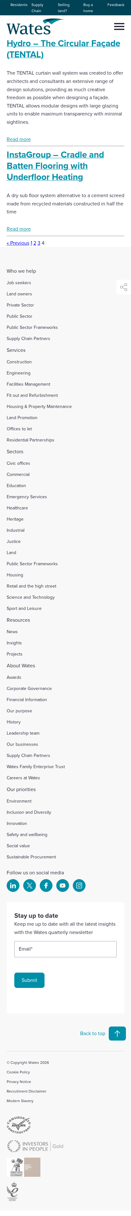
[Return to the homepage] (36, 26)
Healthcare (17, 508)
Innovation (17, 823)
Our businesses (22, 744)
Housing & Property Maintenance (39, 406)
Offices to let (19, 429)
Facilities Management (28, 384)
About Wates (21, 665)
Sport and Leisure (24, 608)
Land (11, 552)
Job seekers (19, 282)
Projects (15, 654)
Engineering (19, 373)
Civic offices (18, 463)
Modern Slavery (20, 1100)
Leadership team (23, 733)
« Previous (18, 242)
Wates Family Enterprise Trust (36, 766)
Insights (14, 643)
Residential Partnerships (30, 440)
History (14, 722)
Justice (14, 541)
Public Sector (19, 316)
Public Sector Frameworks (32, 327)
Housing (15, 575)
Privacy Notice (19, 1081)
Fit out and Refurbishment (32, 395)
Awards (14, 677)
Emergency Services (27, 496)
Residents (19, 4)
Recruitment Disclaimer (26, 1091)
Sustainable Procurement (31, 857)
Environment (19, 801)
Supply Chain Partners (28, 338)
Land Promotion (22, 417)
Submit (29, 979)
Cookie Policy (18, 1072)
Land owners (19, 294)
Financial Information (27, 699)
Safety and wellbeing (27, 834)
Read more (19, 139)
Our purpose (19, 711)
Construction (19, 362)
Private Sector (20, 305)
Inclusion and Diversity (29, 812)
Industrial (15, 530)
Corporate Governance (29, 688)
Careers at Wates (23, 778)
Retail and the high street (31, 586)
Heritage (15, 519)
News (12, 631)
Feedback (115, 4)
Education (16, 485)
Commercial (18, 474)
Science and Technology (31, 597)
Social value (18, 845)
